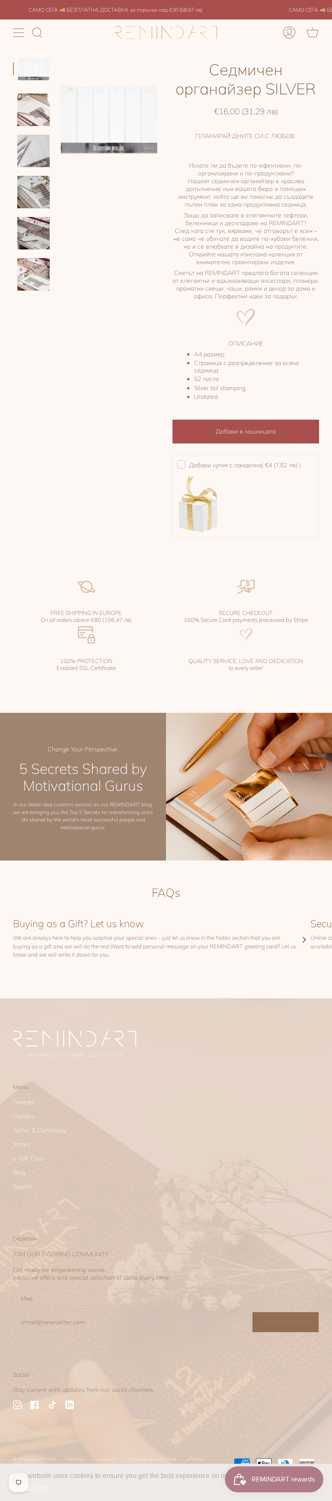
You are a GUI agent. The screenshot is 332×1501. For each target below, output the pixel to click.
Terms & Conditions (39, 1130)
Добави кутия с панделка (245, 465)
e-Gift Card (28, 1158)
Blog (19, 1172)
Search (22, 1186)
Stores (22, 1144)
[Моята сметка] (289, 32)
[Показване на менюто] (19, 32)
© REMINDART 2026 (34, 1459)
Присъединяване (285, 1321)
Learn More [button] (31, 1487)
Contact (24, 1102)
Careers (24, 1116)
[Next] (303, 939)
